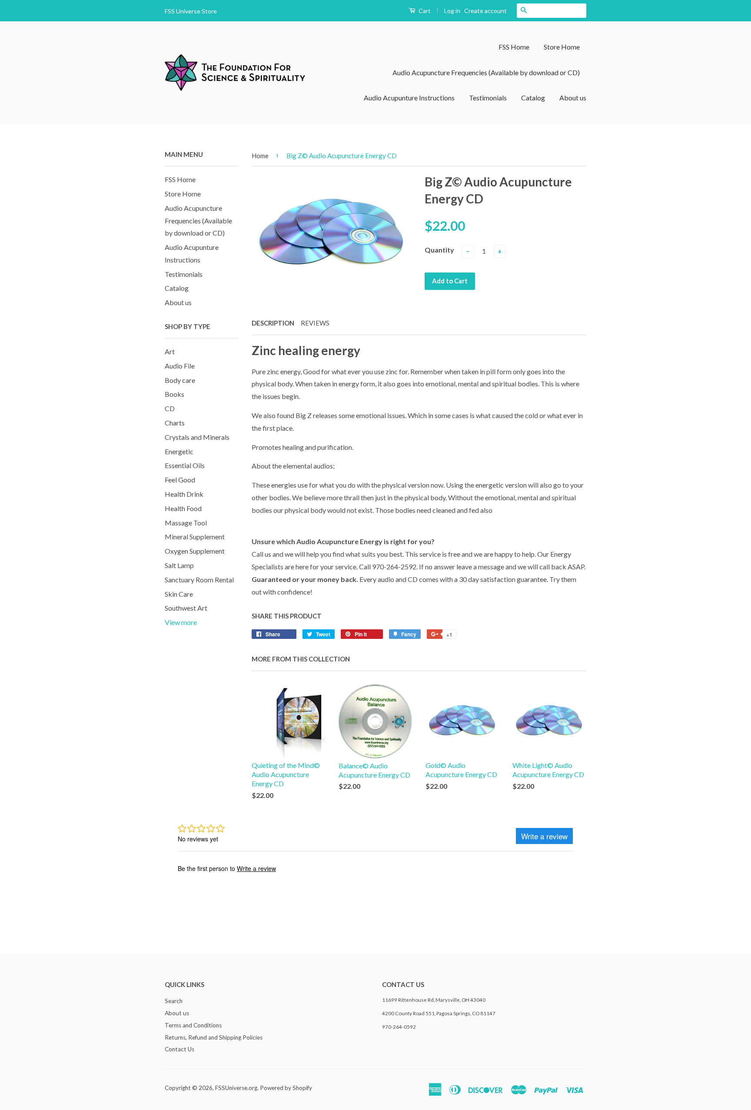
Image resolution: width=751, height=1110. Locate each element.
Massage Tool (186, 522)
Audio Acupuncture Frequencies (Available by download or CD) (486, 72)
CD (170, 408)
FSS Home (513, 47)
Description (273, 323)
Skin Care (179, 594)
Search (174, 1000)
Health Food (183, 508)
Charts (175, 423)
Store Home (562, 47)
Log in (452, 10)
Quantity (439, 250)
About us (572, 97)
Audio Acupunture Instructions (409, 97)
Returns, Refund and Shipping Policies (214, 1037)
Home (260, 156)
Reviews (315, 323)
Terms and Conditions (193, 1025)
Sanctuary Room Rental (199, 579)
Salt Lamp (179, 565)
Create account (485, 10)
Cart (424, 10)
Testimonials (488, 97)
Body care (180, 380)
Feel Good (180, 479)
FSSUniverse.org (236, 1087)
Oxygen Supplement (195, 551)
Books (174, 394)
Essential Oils (185, 465)
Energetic (179, 451)
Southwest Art (186, 608)
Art (170, 351)
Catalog (533, 97)
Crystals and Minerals (197, 437)
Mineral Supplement (195, 536)
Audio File (180, 366)
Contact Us (179, 1049)
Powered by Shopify (286, 1087)
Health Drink (184, 494)
